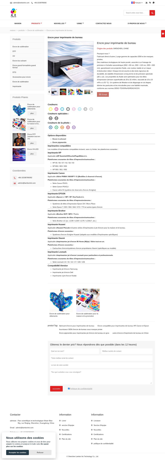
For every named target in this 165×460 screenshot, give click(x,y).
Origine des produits (105, 48)
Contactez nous (103, 23)
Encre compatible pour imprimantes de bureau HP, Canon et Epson (123, 326)
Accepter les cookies (17, 452)
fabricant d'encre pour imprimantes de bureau (76, 326)
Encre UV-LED (32, 149)
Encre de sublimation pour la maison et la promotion (33, 121)
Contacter (15, 414)
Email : (12, 428)
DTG (14, 72)
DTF (14, 51)
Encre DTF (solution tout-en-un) (33, 136)
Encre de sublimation (36, 30)
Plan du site (66, 439)
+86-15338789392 (40, 3)
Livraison (97, 421)
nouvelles (59, 23)
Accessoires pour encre (22, 77)
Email (103, 94)
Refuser (40, 452)
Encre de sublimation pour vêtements (33, 106)
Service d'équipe (100, 425)
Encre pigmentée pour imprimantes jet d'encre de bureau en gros (84, 333)
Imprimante (17, 86)
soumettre (56, 389)
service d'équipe (68, 425)
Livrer (64, 421)
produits (35, 23)
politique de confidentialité (103, 443)
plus (32, 113)
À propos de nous (136, 23)
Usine (79, 23)
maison (17, 23)
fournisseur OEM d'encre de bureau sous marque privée (80, 329)
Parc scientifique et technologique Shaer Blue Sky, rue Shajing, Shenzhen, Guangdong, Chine (36, 422)
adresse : (13, 421)
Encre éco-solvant (19, 61)
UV (14, 56)
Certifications (67, 434)
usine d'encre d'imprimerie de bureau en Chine (130, 333)
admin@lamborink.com (21, 3)
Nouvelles (65, 430)
